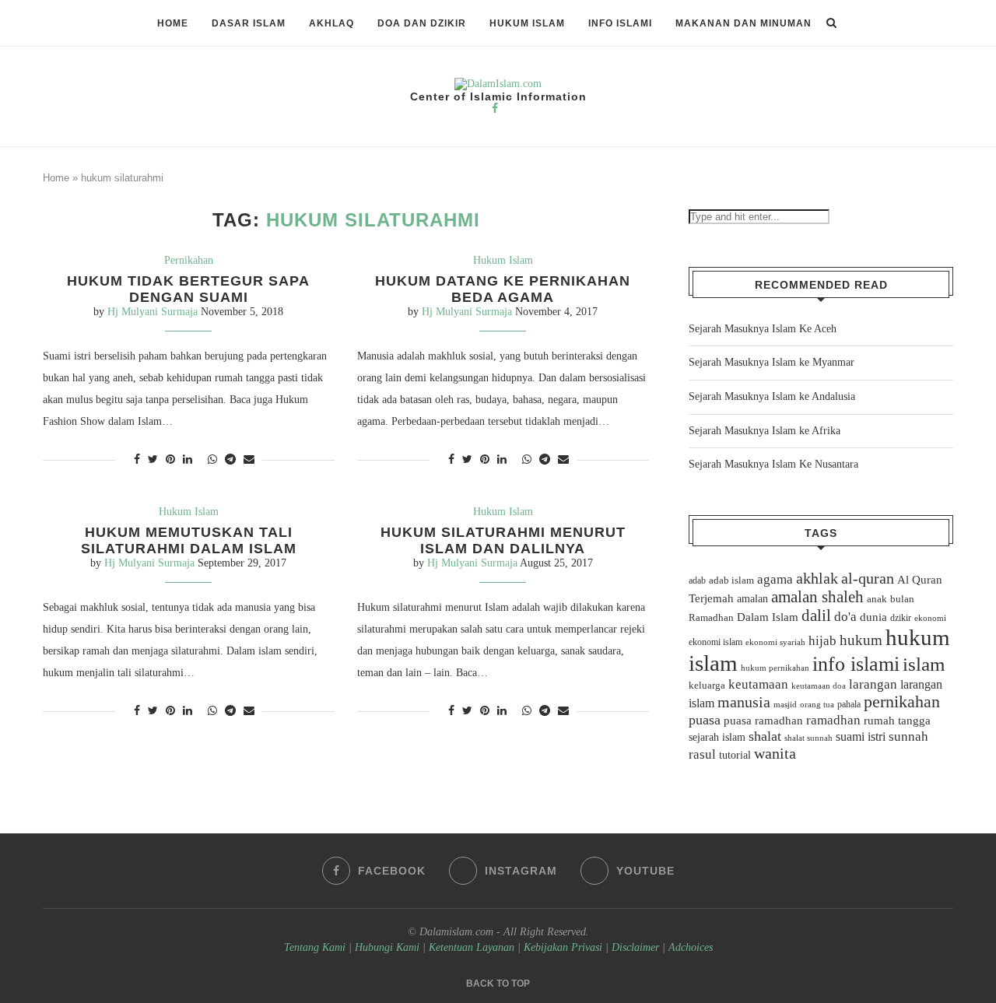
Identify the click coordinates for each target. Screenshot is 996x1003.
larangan (873, 684)
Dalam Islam (767, 617)
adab (697, 580)
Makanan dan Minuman (743, 23)
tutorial (735, 755)
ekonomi (930, 617)
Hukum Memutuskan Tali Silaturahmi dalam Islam (188, 540)
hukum (861, 640)
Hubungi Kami (387, 947)
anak (877, 599)
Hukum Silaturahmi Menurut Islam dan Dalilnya (503, 540)
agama (775, 579)
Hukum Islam (527, 23)
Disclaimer (635, 947)
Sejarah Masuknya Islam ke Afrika (764, 431)
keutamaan (758, 684)
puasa (705, 720)
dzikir (900, 617)
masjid (785, 704)
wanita (775, 753)
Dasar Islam (249, 23)
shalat (765, 736)
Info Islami (620, 23)
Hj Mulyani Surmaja (152, 311)
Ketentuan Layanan (471, 947)
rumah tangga (897, 720)
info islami (856, 664)
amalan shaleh (817, 596)
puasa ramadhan (763, 720)
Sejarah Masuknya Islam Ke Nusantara (773, 464)
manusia (743, 702)
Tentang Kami (316, 947)
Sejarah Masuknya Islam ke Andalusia (772, 396)
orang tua (817, 704)
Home (172, 23)
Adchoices (690, 947)
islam (924, 664)
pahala (849, 704)
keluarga (707, 685)
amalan (752, 599)
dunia (873, 617)
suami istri (861, 737)
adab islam (731, 580)
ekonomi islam (715, 642)
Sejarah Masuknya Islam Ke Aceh (762, 329)
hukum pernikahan (775, 667)
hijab (822, 640)
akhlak (817, 578)
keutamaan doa (818, 685)
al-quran (867, 578)
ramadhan (833, 720)
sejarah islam (717, 737)
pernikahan (902, 702)
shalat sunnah (808, 737)
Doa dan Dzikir (421, 23)
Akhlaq (331, 23)
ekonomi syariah (775, 642)
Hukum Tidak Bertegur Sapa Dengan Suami (188, 289)
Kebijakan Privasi (563, 947)
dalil (816, 615)
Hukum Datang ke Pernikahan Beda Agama (502, 289)
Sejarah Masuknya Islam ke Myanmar (771, 362)
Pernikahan (188, 260)
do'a (845, 616)
